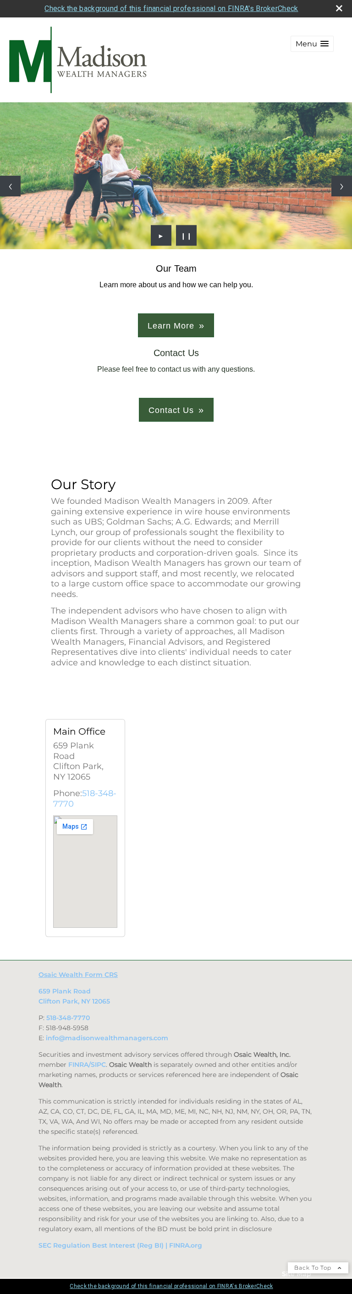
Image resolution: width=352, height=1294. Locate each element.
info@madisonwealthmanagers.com (107, 1038)
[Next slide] (341, 186)
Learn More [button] (171, 325)
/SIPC (97, 1064)
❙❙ (186, 235)
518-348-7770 (68, 1018)
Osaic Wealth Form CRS (78, 974)
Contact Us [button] (171, 410)
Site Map (296, 1274)
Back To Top (313, 1267)
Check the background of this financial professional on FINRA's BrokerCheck (171, 8)
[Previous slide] (10, 186)
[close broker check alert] (339, 8)
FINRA (78, 1064)
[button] (312, 44)
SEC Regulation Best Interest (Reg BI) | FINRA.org (120, 1245)
